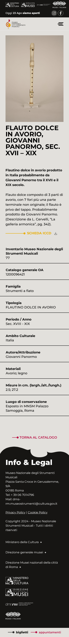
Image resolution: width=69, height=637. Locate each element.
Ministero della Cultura (22, 542)
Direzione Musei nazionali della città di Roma (32, 565)
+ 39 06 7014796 (22, 495)
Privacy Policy (15, 512)
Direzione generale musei (25, 552)
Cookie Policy (37, 512)
